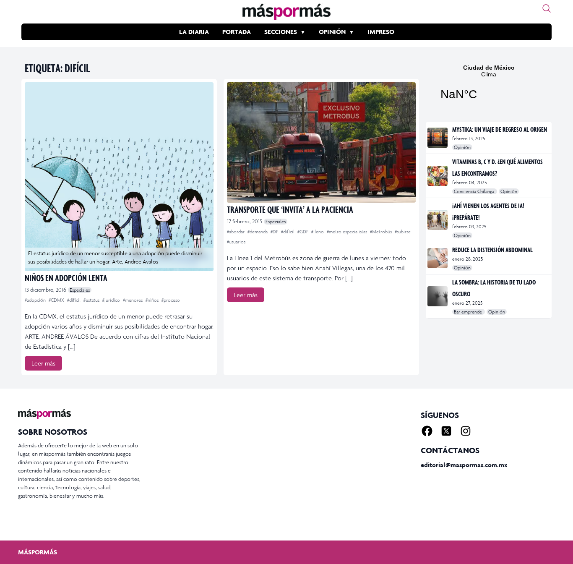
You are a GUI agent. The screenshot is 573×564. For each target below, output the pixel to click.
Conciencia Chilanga (474, 191)
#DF (275, 232)
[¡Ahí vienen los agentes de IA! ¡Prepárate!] (438, 220)
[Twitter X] (446, 431)
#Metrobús (381, 232)
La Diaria (194, 32)
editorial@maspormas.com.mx (464, 465)
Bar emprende (468, 312)
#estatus (92, 300)
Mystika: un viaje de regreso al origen (499, 129)
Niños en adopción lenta (66, 277)
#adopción (36, 300)
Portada (236, 32)
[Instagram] (465, 431)
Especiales (80, 290)
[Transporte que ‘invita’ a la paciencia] (321, 142)
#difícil (74, 300)
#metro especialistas (347, 232)
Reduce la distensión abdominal (492, 249)
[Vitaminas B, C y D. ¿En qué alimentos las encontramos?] (438, 176)
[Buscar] (547, 8)
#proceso (170, 300)
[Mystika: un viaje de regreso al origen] (438, 138)
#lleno (318, 232)
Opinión (332, 32)
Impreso (380, 32)
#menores (133, 300)
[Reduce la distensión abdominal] (438, 258)
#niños (153, 300)
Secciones (280, 32)
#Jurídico (111, 300)
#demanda (258, 232)
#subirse (403, 232)
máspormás (37, 552)
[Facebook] (427, 431)
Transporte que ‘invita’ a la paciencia (290, 209)
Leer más (43, 363)
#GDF (303, 232)
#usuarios (236, 242)
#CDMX (57, 300)
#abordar (236, 232)
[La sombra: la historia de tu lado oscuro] (438, 296)
